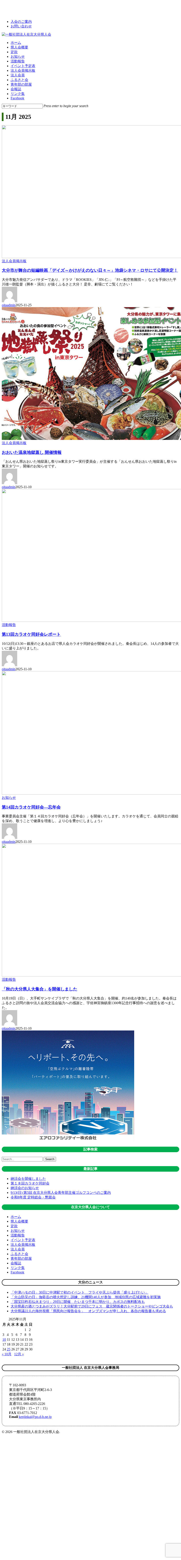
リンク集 (18, 1268)
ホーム (16, 1217)
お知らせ (9, 797)
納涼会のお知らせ (25, 1188)
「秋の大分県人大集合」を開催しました (39, 989)
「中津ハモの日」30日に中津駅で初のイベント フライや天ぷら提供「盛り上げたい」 (79, 1292)
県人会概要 (19, 1221)
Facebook (17, 1272)
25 (8, 1349)
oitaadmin (8, 305)
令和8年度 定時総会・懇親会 (33, 1197)
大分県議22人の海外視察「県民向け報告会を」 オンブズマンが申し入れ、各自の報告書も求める (88, 1311)
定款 (14, 1226)
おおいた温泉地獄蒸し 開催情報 (32, 452)
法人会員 (18, 1249)
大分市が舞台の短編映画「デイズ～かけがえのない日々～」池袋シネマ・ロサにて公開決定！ (90, 270)
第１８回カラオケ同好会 (30, 1183)
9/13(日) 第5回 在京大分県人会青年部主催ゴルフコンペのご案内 (61, 1192)
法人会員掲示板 (14, 261)
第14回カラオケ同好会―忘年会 (31, 807)
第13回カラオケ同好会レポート (31, 634)
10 (4, 1339)
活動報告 (9, 625)
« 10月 (6, 1354)
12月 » (19, 1354)
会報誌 (16, 1263)
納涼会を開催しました (28, 1179)
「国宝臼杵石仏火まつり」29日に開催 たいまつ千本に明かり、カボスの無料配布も (78, 1302)
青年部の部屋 (21, 1258)
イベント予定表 (23, 1240)
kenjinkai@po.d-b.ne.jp (35, 1417)
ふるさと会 (19, 1254)
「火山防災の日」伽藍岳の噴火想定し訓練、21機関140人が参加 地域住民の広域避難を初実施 (86, 1297)
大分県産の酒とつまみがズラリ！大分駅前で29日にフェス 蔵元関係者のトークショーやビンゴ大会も (92, 1306)
